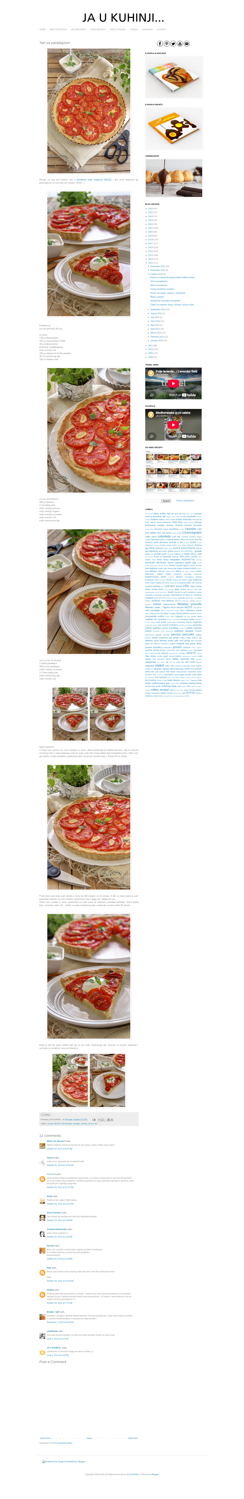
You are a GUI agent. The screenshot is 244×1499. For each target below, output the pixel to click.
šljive (173, 666)
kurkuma (165, 583)
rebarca (164, 653)
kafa (147, 568)
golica (170, 551)
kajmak (153, 568)
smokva (178, 666)
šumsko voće (150, 675)
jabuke (171, 562)
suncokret (168, 674)
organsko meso (151, 625)
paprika (157, 628)
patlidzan (179, 631)
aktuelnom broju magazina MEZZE (94, 179)
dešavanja (190, 540)
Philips (182, 638)
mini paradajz (66, 1124)
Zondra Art (167, 696)
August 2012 (156, 313)
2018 (150, 239)
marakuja (158, 595)
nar (155, 619)
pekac (199, 635)
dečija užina (179, 539)
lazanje (148, 586)
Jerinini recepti (175, 565)
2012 (150, 263)
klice (187, 571)
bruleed (188, 525)
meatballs (156, 601)
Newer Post (45, 1438)
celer (159, 533)
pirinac (163, 640)
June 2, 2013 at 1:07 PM (58, 1339)
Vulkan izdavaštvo (152, 693)
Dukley (186, 542)
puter (178, 650)
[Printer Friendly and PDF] (46, 1116)
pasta (189, 628)
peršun (155, 638)
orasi (163, 622)
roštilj (200, 656)
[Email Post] (94, 1119)
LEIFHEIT (170, 586)
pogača (173, 644)
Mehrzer (170, 601)
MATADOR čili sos (165, 598)
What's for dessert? (56, 1141)
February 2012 (157, 337)
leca (162, 586)
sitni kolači (190, 662)
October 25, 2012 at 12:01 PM (60, 1204)
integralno (175, 559)
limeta (199, 586)
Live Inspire (169, 589)
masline (149, 597)
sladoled (149, 665)
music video (169, 616)
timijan (183, 680)
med (163, 601)
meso (157, 604)
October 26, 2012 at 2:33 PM (59, 1259)
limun (147, 589)
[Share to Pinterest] (112, 1119)
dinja (196, 540)
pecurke (188, 634)
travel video (175, 683)
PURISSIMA (170, 650)
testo (169, 680)
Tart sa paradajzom (158, 281)
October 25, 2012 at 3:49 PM (59, 1220)
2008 (150, 357)
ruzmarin (160, 659)
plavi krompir (196, 641)
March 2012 (156, 333)
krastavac (149, 580)
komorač (198, 574)
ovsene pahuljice (170, 625)
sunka (176, 675)
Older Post (132, 1438)
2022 (150, 224)
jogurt (185, 565)
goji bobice (163, 551)
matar (175, 598)
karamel (186, 568)
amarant (198, 514)
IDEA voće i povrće (189, 556)
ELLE (174, 545)
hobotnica (149, 557)
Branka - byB (53, 1312)
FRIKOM (191, 548)
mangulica (149, 595)
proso (162, 650)
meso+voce (169, 604)
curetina (185, 537)
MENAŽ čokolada (182, 601)
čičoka (174, 533)
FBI (150, 548)
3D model (149, 514)
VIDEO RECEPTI (98, 29)
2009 (150, 353)
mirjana (50, 1290)
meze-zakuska (177, 607)
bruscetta (197, 525)
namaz (193, 616)
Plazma (157, 644)
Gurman (170, 554)
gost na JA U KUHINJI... (184, 551)
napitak (149, 619)
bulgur (165, 529)
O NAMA (134, 29)
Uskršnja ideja (169, 686)
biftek (174, 522)
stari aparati (160, 672)
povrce (186, 647)
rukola (148, 659)
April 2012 (155, 329)
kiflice (178, 571)
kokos (199, 571)
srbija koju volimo (182, 669)
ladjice (188, 583)
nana (199, 616)
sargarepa (150, 662)
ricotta (159, 656)
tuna (153, 686)
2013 (150, 259)
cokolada (164, 536)
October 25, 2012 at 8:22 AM (59, 1149)
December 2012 (158, 266)
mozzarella (151, 616)
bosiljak (161, 525)
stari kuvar (170, 672)
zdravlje (170, 693)
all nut (182, 514)
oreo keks (171, 622)
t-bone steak (190, 677)
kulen (147, 583)
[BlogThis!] (102, 1119)
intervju (199, 560)
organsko (197, 622)
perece (148, 638)
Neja (49, 1268)
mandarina (191, 592)
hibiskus (193, 554)
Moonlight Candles (168, 613)
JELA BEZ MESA (78, 29)
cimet (179, 533)
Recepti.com (174, 653)
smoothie (186, 666)
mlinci (147, 613)
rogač (165, 656)
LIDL (186, 586)
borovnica (150, 525)
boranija (198, 522)
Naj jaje (187, 616)
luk (196, 589)
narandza (162, 619)
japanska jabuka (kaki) (159, 565)
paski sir (182, 628)
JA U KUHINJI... (54, 1348)
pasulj (148, 631)
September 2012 (158, 309)
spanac (158, 668)
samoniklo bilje (187, 659)
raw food (198, 650)
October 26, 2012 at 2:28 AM (59, 1237)
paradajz (76, 1124)
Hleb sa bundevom (158, 285)
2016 (150, 247)
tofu (187, 680)
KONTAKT (161, 29)
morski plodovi (182, 613)
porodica (157, 647)
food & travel (180, 548)
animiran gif (159, 516)
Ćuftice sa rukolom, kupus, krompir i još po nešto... (172, 305)
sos (152, 669)
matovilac (181, 598)
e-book (156, 545)
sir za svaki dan (177, 662)
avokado (191, 516)
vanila (183, 686)
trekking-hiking (195, 683)
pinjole (156, 641)
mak (200, 589)
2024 (150, 216)
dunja (199, 542)
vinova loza (178, 690)
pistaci (171, 640)
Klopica (192, 571)
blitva (180, 522)
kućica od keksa (180, 580)
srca (193, 669)
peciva (91, 1124)
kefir (147, 571)
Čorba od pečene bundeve (162, 289)
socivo (199, 666)
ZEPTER (190, 693)
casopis (50, 1124)
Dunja (49, 1196)
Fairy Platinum (188, 545)
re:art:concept (154, 653)
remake (182, 653)
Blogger (155, 1474)
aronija (183, 516)
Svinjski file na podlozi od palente (165, 301)
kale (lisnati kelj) (169, 568)
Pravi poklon (197, 647)
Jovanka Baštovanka (57, 1229)
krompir (162, 580)
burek (182, 529)
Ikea (200, 557)
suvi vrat (171, 677)
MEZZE (57, 1124)
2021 (150, 228)
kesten (172, 571)
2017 (150, 243)
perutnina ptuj (165, 638)
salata (175, 659)
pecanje (166, 635)
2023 (150, 220)
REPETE (191, 653)
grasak (198, 551)
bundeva (173, 529)
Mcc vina (193, 598)
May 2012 (155, 325)
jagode (188, 562)
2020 (150, 232)
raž (146, 653)
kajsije (160, 568)
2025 (150, 212)
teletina (153, 680)
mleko (182, 610)
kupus (159, 583)
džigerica (149, 545)
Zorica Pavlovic (54, 1213)
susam (188, 674)
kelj (167, 571)
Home (89, 1438)
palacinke (197, 625)
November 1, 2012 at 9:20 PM (60, 1322)
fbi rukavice (158, 548)
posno (177, 647)
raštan (190, 650)
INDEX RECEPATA (58, 29)
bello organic (150, 522)
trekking (184, 683)
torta (200, 680)
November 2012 (158, 270)
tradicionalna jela (161, 683)
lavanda (198, 583)
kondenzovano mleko (155, 577)
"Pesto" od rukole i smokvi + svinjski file (167, 293)
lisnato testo (157, 589)
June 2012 (155, 321)
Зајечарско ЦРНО (182, 696)
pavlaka (84, 1124)
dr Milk (180, 542)
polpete (148, 647)
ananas (148, 516)
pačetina (181, 625)
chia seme (166, 533)
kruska (169, 580)
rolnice (178, 656)
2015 (150, 251)
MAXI (188, 598)
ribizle (153, 656)
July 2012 (155, 317)
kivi (183, 571)
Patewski (156, 631)
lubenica (190, 589)
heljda (187, 554)
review (199, 653)
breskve (170, 525)
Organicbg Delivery (184, 622)
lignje (193, 586)
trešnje (148, 686)
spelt (172, 669)
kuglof (190, 580)
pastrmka (197, 628)
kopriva (171, 577)
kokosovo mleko (154, 574)
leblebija (156, 586)
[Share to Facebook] (108, 1119)
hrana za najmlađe (162, 556)
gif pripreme (151, 551)
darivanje (155, 539)
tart (96, 1124)
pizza (187, 640)
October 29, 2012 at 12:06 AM (60, 1281)
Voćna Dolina (195, 690)
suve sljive (197, 674)
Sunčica (160, 675)
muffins (161, 616)
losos (183, 589)
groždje (157, 554)
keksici (153, 571)
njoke (191, 619)
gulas (164, 554)
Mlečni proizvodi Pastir (170, 610)
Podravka (164, 644)
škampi (199, 662)
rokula (171, 656)
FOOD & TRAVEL (117, 29)
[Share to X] (105, 1119)
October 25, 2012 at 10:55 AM (60, 1165)
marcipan (166, 595)
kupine (152, 583)
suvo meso (180, 677)
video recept (160, 689)
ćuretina (192, 537)
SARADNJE (147, 29)
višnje (186, 690)
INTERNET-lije (188, 559)
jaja (194, 562)
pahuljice (188, 625)
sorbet (147, 669)
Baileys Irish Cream (167, 519)
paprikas (165, 628)
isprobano (161, 562)
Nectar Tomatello (173, 619)
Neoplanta (184, 619)
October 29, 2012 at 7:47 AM (59, 1303)
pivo (181, 640)
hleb (200, 554)
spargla (165, 669)
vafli (178, 686)
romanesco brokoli (189, 656)
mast (156, 598)
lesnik (179, 586)
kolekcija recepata (182, 574)
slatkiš (159, 665)
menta (192, 601)
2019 (150, 236)
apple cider (170, 516)
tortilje (148, 683)
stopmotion (192, 672)
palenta (148, 628)
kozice (199, 577)
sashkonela (52, 1331)
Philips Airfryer (192, 638)
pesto (176, 637)
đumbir (193, 542)
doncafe (172, 542)
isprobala (150, 562)
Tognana (193, 680)
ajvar (176, 514)
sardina (199, 659)
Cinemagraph (192, 532)
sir (167, 662)
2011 (150, 345)
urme (158, 686)
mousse (193, 613)
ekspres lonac (165, 545)
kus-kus (173, 583)
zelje (183, 693)
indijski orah (150, 560)
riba (147, 656)
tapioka (199, 677)
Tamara (50, 1158)
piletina (149, 640)
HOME (42, 29)
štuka (199, 672)
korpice (179, 577)
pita (176, 640)
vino (172, 690)
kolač (168, 574)
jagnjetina (179, 562)
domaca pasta (152, 542)
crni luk (176, 536)
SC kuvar (161, 662)
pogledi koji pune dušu (189, 643)
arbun (178, 516)
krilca (157, 580)
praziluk (148, 650)
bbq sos (192, 519)
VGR (188, 686)
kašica (199, 568)
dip (200, 539)
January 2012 (157, 340)
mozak (199, 613)
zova (173, 696)
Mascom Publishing (194, 595)
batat (185, 519)
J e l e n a (51, 1174)
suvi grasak (149, 677)
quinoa (184, 650)
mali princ (163, 592)
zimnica (199, 693)
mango (199, 592)
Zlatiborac (149, 696)
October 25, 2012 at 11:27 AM (60, 1187)
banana (179, 519)
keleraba (161, 571)
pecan (159, 635)
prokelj (156, 650)
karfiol (193, 568)
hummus (175, 557)
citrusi (154, 537)
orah (158, 622)
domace (164, 542)
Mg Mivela (198, 607)
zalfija (163, 693)
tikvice (176, 680)
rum (154, 659)
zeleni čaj (177, 693)
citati (147, 536)
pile (200, 638)
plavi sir (149, 643)
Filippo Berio (168, 548)
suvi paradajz (161, 677)
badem (154, 519)
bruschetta (149, 529)
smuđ (193, 666)
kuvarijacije (181, 583)
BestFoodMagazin (164, 522)
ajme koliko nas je (163, 513)
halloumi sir (178, 554)
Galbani (199, 548)
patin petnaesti (167, 631)
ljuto (177, 589)
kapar (179, 568)
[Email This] (99, 1119)
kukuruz (197, 579)
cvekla (148, 540)
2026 (150, 208)
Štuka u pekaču (157, 297)
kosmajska (189, 577)
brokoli (178, 525)
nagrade (179, 616)
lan (193, 583)
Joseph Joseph (195, 565)
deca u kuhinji (166, 539)
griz (152, 554)
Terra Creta (161, 680)
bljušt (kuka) (188, 522)
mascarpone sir (178, 595)
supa (181, 674)
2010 (150, 349)
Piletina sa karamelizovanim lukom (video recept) (172, 277)
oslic (159, 625)
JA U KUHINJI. (132, 1474)
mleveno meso (194, 610)
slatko (167, 666)
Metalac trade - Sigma (157, 607)
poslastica (167, 647)
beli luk (199, 519)
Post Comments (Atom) (62, 1443)
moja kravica (155, 613)
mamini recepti (180, 592)
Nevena (50, 1246)
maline (171, 592)
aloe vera (189, 514)
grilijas (147, 554)
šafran (168, 659)
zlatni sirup (158, 696)
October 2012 (157, 274)
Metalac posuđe (189, 604)
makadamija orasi (152, 592)
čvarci (199, 537)
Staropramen (181, 672)
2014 (150, 255)
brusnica (158, 529)
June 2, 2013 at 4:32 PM (58, 1355)
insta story (162, 559)
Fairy (179, 545)
